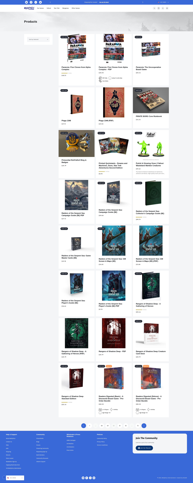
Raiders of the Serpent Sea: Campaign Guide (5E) (110, 211)
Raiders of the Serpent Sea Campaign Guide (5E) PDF (73, 214)
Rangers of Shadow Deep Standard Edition (72, 397)
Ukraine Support (40, 461)
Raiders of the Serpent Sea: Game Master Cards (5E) (76, 257)
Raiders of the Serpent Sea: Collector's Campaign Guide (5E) (150, 212)
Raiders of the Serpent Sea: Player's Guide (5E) (73, 302)
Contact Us (9, 441)
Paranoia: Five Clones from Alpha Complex (76, 68)
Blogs (37, 441)
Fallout (49, 8)
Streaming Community (42, 448)
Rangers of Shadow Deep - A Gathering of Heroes (148, 305)
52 (126, 426)
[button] (50, 2)
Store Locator (9, 458)
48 (101, 426)
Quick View (76, 61)
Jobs (7, 448)
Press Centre (70, 450)
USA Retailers (70, 447)
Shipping (8, 451)
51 (119, 426)
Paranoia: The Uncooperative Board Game (148, 68)
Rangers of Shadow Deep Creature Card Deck (151, 352)
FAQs (7, 445)
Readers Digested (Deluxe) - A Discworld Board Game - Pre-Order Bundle (148, 398)
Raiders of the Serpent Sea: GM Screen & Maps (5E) (112, 260)
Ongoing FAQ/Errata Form (13, 465)
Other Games (76, 8)
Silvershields (39, 438)
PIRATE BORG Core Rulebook (149, 116)
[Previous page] (83, 425)
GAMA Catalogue (71, 440)
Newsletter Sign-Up (11, 461)
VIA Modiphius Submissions (13, 468)
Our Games (40, 8)
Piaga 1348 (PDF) (106, 121)
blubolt (185, 477)
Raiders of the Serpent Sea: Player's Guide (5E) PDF (110, 305)
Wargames (65, 8)
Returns (8, 455)
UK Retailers (70, 443)
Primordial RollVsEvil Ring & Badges (74, 161)
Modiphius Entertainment (169, 477)
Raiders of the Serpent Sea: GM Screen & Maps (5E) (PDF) (149, 260)
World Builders (40, 455)
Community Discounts (42, 458)
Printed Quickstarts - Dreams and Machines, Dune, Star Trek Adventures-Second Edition (113, 165)
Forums (38, 445)
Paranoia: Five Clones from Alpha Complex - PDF (113, 68)
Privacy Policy (101, 441)
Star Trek (56, 8)
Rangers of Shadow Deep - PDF (112, 351)
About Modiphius (10, 438)
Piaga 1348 (66, 121)
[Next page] (144, 425)
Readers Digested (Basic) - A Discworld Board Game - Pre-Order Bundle (111, 398)
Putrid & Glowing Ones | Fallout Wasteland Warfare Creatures (150, 164)
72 (137, 426)
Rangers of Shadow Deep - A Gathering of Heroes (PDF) (74, 352)
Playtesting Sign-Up (41, 451)
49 (107, 426)
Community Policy (102, 438)
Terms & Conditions (102, 445)
